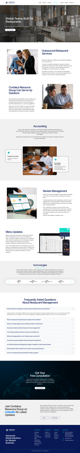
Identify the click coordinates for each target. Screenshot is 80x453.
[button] (8, 281)
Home (40, 2)
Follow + (44, 417)
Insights (66, 2)
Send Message (55, 417)
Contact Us (71, 2)
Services (49, 2)
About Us (44, 2)
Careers (62, 2)
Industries (56, 2)
